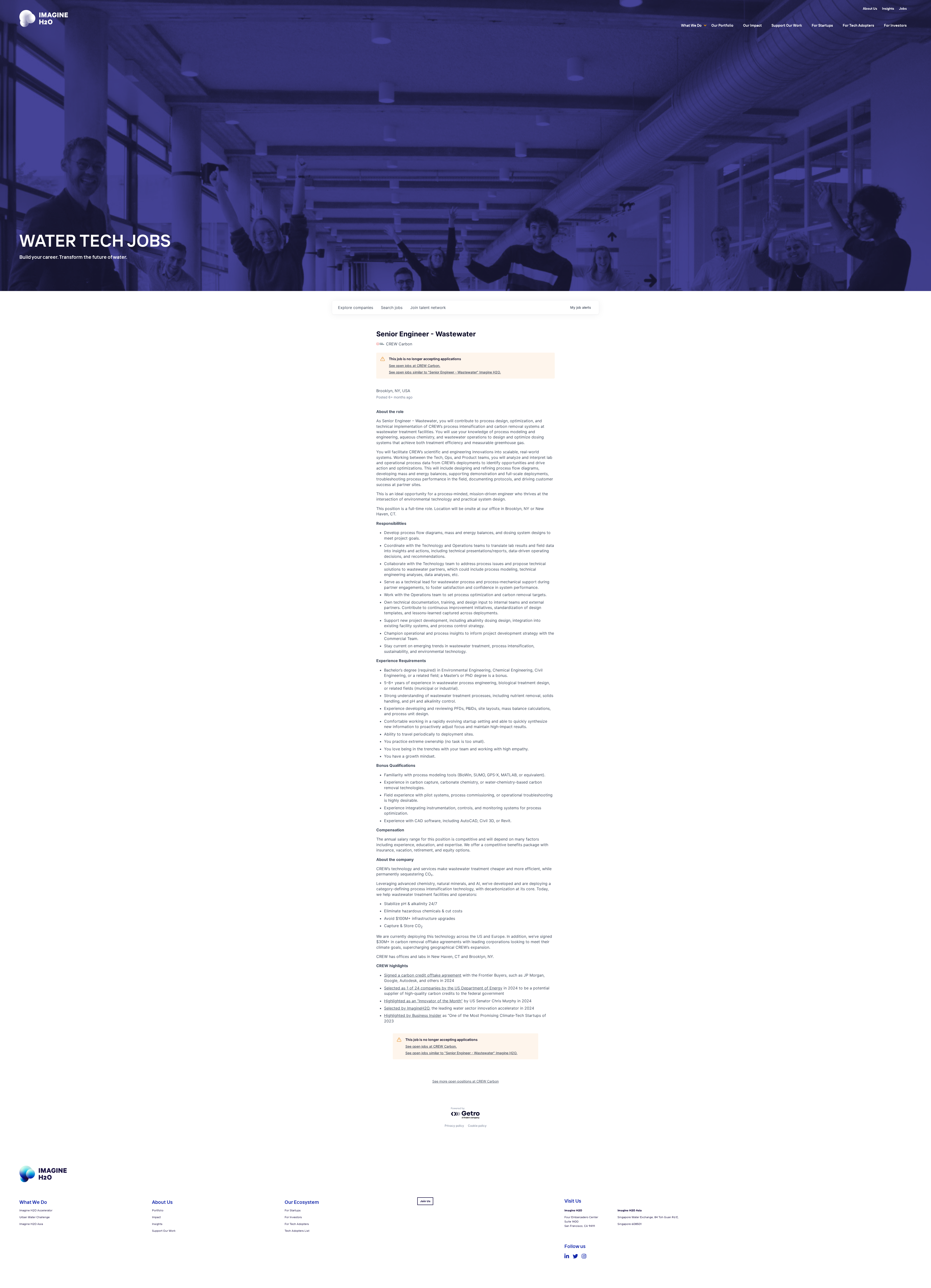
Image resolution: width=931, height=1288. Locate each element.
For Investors (895, 25)
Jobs (903, 8)
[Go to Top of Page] (43, 1181)
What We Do (691, 25)
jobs (391, 307)
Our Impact (752, 25)
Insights (888, 8)
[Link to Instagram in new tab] (584, 1256)
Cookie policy (477, 1125)
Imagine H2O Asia (31, 1224)
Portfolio (157, 1210)
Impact (156, 1217)
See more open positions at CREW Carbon (465, 1081)
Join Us (425, 1201)
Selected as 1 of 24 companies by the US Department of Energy (443, 988)
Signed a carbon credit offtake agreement (422, 975)
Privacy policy (454, 1125)
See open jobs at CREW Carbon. (414, 366)
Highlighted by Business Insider (412, 1015)
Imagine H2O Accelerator (35, 1210)
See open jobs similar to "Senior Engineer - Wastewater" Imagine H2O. (445, 372)
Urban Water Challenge (34, 1217)
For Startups (822, 25)
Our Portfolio (722, 25)
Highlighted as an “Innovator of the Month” (423, 1000)
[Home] (43, 18)
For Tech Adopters (858, 25)
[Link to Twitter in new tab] (575, 1256)
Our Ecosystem (302, 1202)
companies (355, 307)
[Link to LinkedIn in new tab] (566, 1256)
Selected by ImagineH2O (406, 1008)
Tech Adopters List (297, 1230)
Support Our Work (786, 25)
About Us (870, 8)
